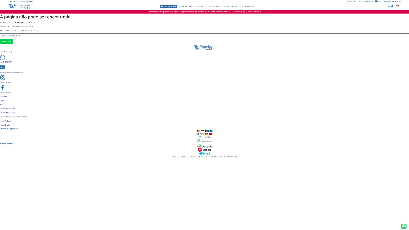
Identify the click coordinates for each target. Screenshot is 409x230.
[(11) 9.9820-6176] (360, 1)
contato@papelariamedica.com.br (389, 1)
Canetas (227, 6)
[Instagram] (2, 78)
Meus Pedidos (5, 121)
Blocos (207, 6)
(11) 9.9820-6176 (367, 1)
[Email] (2, 68)
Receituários (184, 6)
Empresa (3, 96)
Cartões (201, 6)
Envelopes (220, 6)
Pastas (212, 6)
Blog (2, 105)
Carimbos (234, 6)
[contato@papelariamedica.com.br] (376, 1)
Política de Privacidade (8, 113)
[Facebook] (2, 88)
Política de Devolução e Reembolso (13, 117)
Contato (3, 100)
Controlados (193, 6)
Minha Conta (5, 125)
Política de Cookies (7, 109)
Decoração (242, 6)
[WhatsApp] (2, 58)
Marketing (250, 6)
